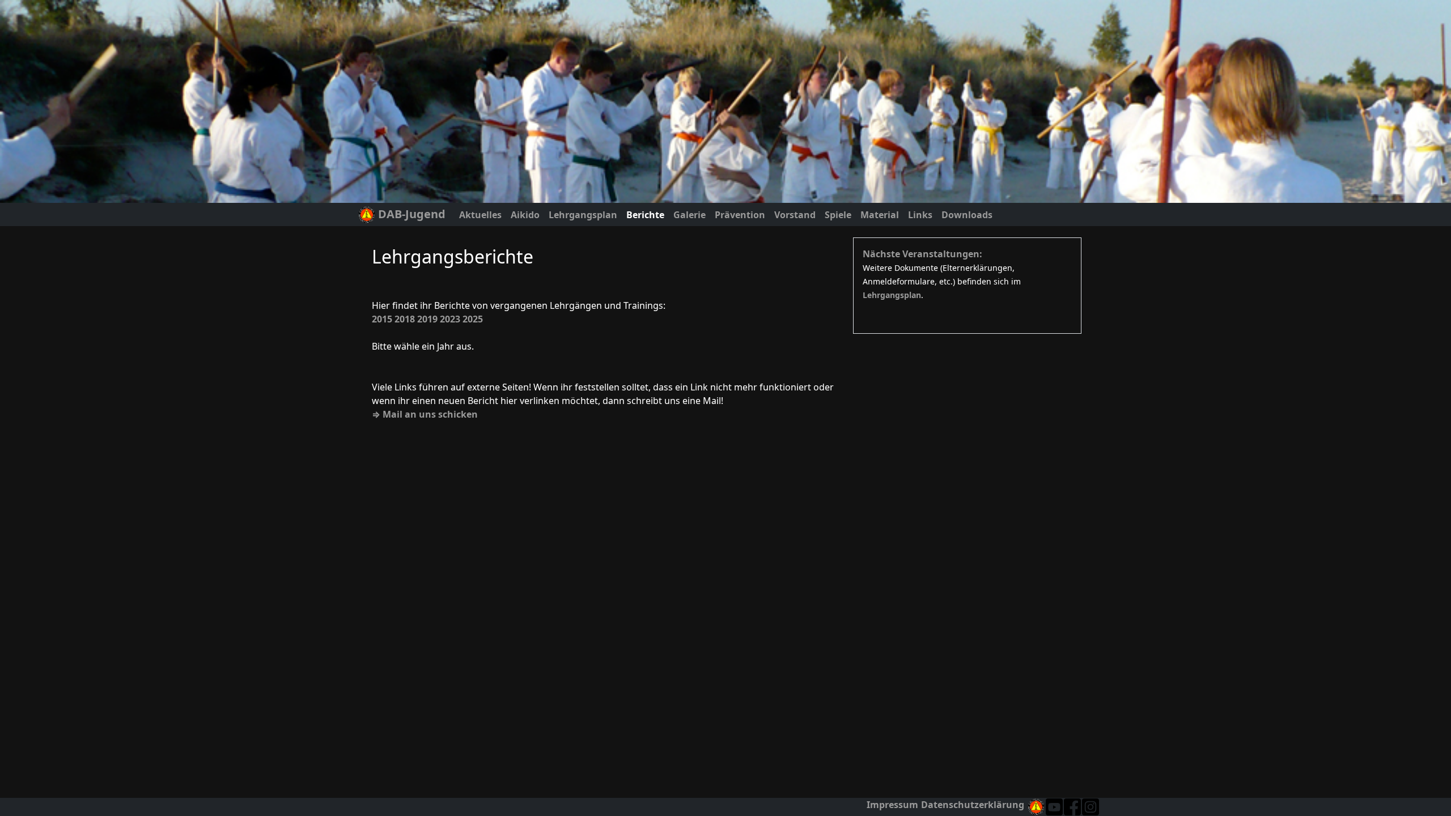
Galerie (689, 215)
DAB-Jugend (410, 214)
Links (920, 215)
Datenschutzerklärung (972, 804)
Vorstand (795, 215)
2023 (450, 319)
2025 (473, 319)
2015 (382, 319)
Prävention (740, 215)
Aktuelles (480, 215)
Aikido (525, 215)
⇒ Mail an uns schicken (425, 414)
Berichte (645, 215)
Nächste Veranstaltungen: (922, 254)
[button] (1090, 807)
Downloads (966, 215)
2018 (404, 319)
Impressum (892, 804)
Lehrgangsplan (583, 215)
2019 (427, 319)
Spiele (838, 215)
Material (879, 215)
